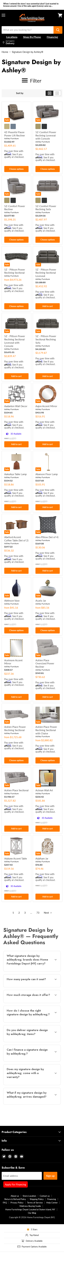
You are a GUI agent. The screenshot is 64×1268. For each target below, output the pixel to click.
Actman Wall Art (44, 790)
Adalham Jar (41, 858)
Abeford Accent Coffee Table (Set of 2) (16, 539)
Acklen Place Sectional (16, 790)
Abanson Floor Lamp (46, 474)
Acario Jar (40, 600)
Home (5, 52)
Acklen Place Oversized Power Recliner (44, 663)
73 (37, 912)
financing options (29, 1060)
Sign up (50, 1175)
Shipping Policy (37, 1199)
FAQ (5, 1202)
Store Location (29, 1196)
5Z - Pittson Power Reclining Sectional (14, 271)
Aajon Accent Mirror (46, 406)
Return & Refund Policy (15, 1199)
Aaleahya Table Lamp (15, 474)
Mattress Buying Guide (30, 1206)
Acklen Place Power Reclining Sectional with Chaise (46, 730)
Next (47, 912)
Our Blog (32, 1213)
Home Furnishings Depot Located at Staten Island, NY (30, 1209)
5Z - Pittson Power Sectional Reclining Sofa (45, 339)
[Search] (57, 30)
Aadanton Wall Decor (15, 406)
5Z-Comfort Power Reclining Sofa (45, 208)
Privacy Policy (17, 1202)
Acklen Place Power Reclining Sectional (15, 728)
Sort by (19, 93)
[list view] (57, 93)
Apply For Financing (15, 1184)
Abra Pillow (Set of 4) (46, 537)
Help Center (52, 1202)
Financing (51, 1199)
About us (15, 1196)
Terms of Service (35, 1202)
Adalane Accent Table (15, 858)
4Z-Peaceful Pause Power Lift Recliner (14, 134)
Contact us (45, 1196)
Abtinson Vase (12, 600)
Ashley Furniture (11, 138)
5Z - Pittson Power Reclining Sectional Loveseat (45, 272)
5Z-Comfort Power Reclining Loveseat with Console (45, 135)
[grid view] (49, 93)
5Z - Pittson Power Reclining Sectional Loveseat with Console (14, 341)
